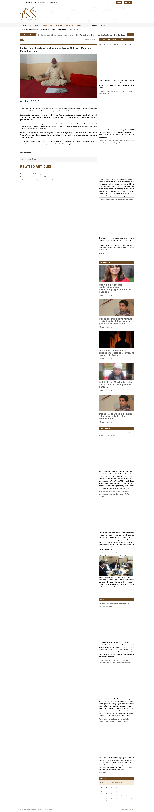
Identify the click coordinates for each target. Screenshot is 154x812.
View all (101, 253)
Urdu (119, 2)
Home (24, 25)
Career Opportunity (41, 2)
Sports (59, 25)
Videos (94, 25)
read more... (103, 773)
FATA (37, 25)
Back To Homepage (91, 39)
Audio (103, 25)
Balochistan (47, 25)
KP (31, 25)
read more (102, 590)
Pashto (128, 2)
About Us (29, 2)
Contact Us (53, 2)
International (82, 25)
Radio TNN (131, 809)
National (69, 25)
